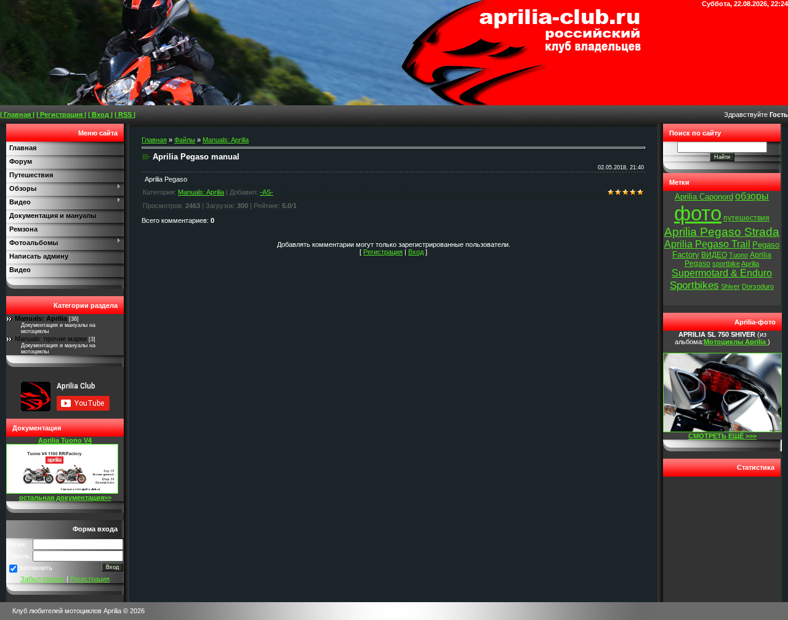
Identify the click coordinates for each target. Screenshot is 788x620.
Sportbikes (694, 285)
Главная (154, 139)
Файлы (184, 139)
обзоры (752, 196)
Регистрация (90, 578)
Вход (416, 252)
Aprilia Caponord (704, 196)
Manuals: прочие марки (51, 338)
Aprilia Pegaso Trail (707, 244)
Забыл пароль (42, 578)
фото (698, 213)
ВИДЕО (714, 255)
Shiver (730, 286)
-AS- (266, 192)
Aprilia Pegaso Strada (721, 231)
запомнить (35, 567)
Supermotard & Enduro (722, 273)
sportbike (726, 263)
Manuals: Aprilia (41, 318)
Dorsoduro (758, 286)
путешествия (746, 218)
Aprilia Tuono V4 (65, 440)
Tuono (738, 255)
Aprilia (750, 263)
